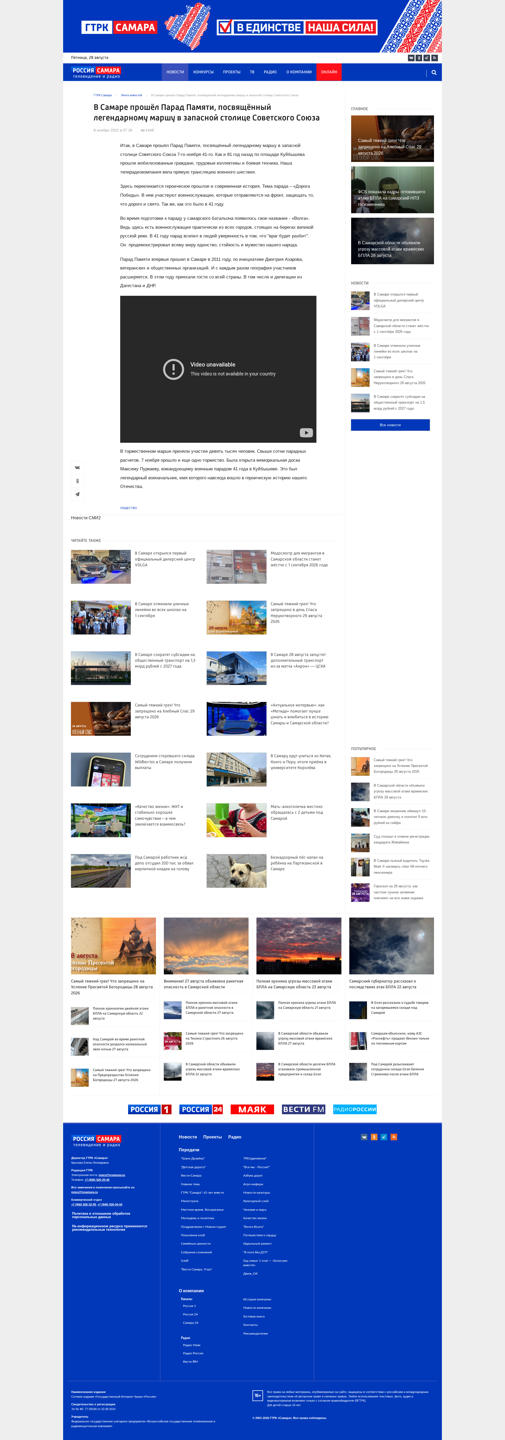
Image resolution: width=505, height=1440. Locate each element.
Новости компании (257, 1307)
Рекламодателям (255, 1333)
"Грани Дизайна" (193, 1158)
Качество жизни (255, 1218)
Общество (128, 508)
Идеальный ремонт (257, 1243)
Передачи (189, 1150)
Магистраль (190, 1201)
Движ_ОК (250, 1273)
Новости (175, 72)
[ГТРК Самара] (96, 73)
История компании (257, 1299)
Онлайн (329, 72)
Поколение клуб (193, 1235)
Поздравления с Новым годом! (203, 1226)
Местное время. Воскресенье (202, 1209)
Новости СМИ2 (86, 518)
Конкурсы (203, 72)
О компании (299, 72)
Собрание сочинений (196, 1252)
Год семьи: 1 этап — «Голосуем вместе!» (265, 1262)
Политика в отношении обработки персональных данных (101, 1215)
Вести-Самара (191, 1175)
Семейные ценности (196, 1243)
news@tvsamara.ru (112, 1175)
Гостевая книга (254, 1316)
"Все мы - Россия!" (256, 1167)
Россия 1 (189, 1306)
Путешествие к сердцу (259, 1235)
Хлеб (184, 1260)
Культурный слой (256, 1201)
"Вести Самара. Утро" (196, 1269)
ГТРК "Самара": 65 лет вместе (202, 1192)
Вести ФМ (190, 1361)
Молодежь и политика (197, 1218)
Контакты (250, 1324)
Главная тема (190, 1184)
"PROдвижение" (254, 1158)
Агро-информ (253, 1184)
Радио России (193, 1353)
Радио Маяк (191, 1345)
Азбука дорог (253, 1175)
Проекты (231, 72)
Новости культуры (256, 1192)
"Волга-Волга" (253, 1226)
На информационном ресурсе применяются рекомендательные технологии (109, 1228)
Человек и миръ (254, 1209)
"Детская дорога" (193, 1167)
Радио (270, 72)
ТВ (252, 72)
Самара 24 (190, 1322)
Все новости (390, 425)
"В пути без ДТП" (255, 1252)
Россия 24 (190, 1314)
